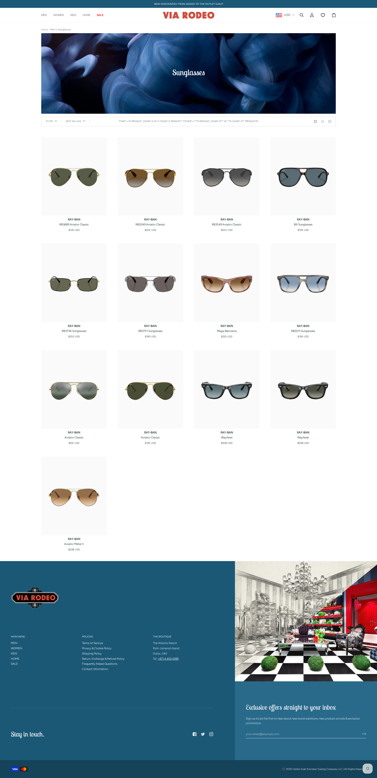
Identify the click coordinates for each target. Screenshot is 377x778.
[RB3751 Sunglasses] (150, 283)
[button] (45, 15)
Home (44, 29)
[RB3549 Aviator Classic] (150, 176)
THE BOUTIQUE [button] (162, 636)
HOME (15, 658)
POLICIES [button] (87, 636)
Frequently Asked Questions (99, 663)
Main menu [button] (18, 636)
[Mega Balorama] (226, 283)
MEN (14, 643)
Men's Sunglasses (60, 29)
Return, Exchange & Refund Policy (103, 658)
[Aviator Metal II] (74, 496)
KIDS (14, 653)
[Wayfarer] (226, 389)
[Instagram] (211, 734)
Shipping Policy (92, 653)
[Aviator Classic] (74, 389)
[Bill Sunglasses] (303, 176)
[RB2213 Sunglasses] (303, 283)
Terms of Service (92, 643)
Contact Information (95, 669)
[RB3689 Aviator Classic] (74, 176)
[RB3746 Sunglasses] (74, 283)
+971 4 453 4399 (168, 658)
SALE (14, 663)
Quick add (74, 211)
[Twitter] (203, 734)
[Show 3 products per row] (322, 121)
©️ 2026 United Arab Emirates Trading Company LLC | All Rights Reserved (324, 769)
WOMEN (16, 648)
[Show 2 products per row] (315, 121)
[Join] (360, 733)
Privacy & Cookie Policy (96, 648)
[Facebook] (195, 734)
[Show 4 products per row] (331, 121)
